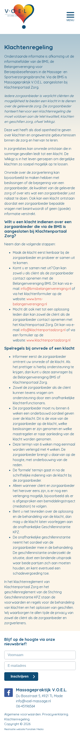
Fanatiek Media (35, 729)
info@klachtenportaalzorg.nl (43, 330)
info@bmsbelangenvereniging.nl (46, 288)
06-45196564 (25, 706)
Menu (70, 20)
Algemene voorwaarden (22, 714)
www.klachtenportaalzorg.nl (48, 340)
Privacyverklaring (55, 714)
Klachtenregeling (16, 719)
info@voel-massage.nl (33, 701)
